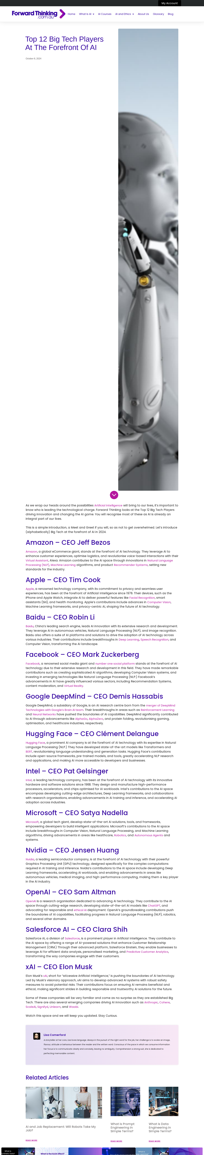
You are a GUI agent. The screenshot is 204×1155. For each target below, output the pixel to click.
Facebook (33, 664)
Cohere (164, 1002)
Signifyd (42, 1007)
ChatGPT (154, 906)
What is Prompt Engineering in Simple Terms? (122, 1127)
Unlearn (55, 1007)
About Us (143, 14)
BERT (29, 752)
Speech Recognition (154, 640)
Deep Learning (129, 640)
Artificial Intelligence (108, 505)
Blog (170, 14)
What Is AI (85, 14)
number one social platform (115, 664)
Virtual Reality (73, 686)
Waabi (73, 1007)
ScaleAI (31, 1007)
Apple (30, 589)
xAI (45, 976)
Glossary (158, 14)
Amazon (31, 552)
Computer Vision (159, 602)
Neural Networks (44, 714)
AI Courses (104, 14)
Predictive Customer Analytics (147, 952)
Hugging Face (35, 743)
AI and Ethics (123, 14)
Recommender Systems (131, 565)
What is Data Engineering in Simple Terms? (160, 1127)
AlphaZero (96, 719)
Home (71, 14)
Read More (31, 1140)
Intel (29, 780)
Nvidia (30, 859)
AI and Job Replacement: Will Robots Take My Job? (61, 1128)
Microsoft (32, 822)
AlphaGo (81, 719)
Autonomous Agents (148, 835)
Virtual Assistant (37, 560)
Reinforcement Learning (157, 710)
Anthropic (151, 1002)
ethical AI (80, 910)
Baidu (30, 626)
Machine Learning (63, 565)
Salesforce (72, 938)
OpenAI (31, 901)
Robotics (120, 835)
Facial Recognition (142, 598)
